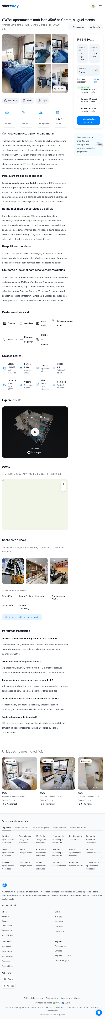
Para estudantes (22, 827)
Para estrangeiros (41, 827)
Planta (29, 100)
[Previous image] (6, 773)
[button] (93, 6)
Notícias (58, 917)
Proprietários (7, 966)
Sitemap (77, 998)
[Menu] (100, 6)
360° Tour (12, 100)
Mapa (44, 100)
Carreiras (59, 926)
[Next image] (33, 773)
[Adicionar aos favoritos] (34, 761)
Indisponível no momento (88, 120)
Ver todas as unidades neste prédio (22, 617)
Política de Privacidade (33, 998)
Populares (6, 827)
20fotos (60, 88)
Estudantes (6, 946)
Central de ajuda (62, 960)
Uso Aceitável (66, 998)
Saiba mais (96, 80)
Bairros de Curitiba (78, 827)
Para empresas (59, 827)
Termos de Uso (52, 998)
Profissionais (7, 956)
